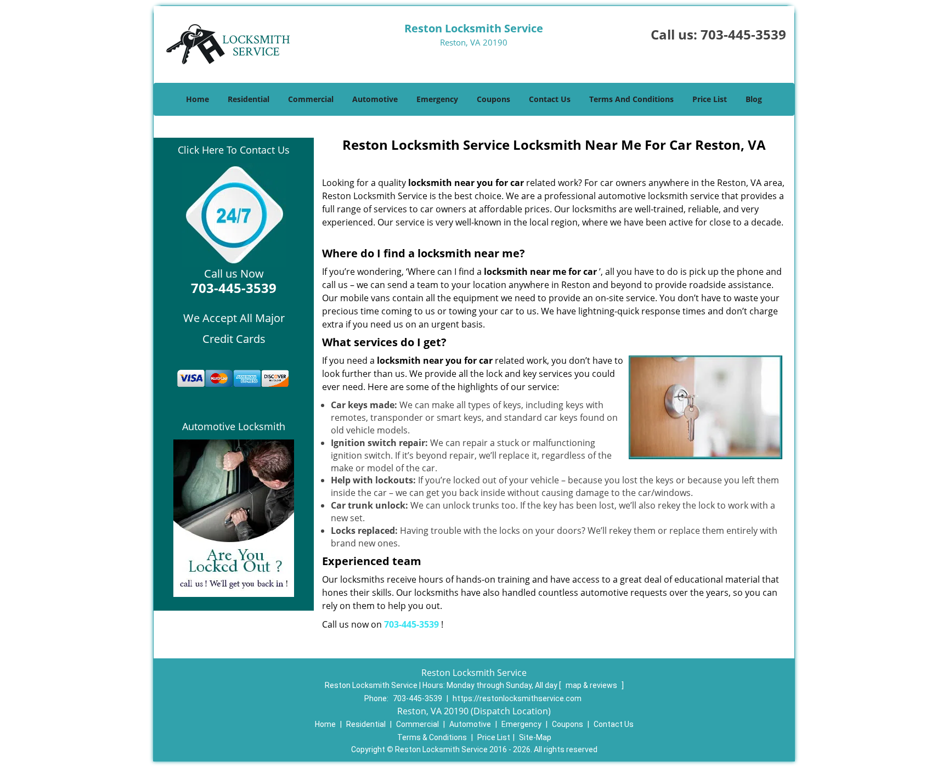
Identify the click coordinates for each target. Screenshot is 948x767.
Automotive (375, 99)
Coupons (493, 99)
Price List (709, 99)
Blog (754, 99)
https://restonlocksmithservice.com (517, 698)
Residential (248, 99)
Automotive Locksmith (233, 426)
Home (197, 99)
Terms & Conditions (432, 737)
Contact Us (550, 99)
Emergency (437, 99)
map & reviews (592, 685)
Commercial (311, 99)
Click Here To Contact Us (234, 149)
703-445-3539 (743, 34)
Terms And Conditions (631, 99)
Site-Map (535, 737)
